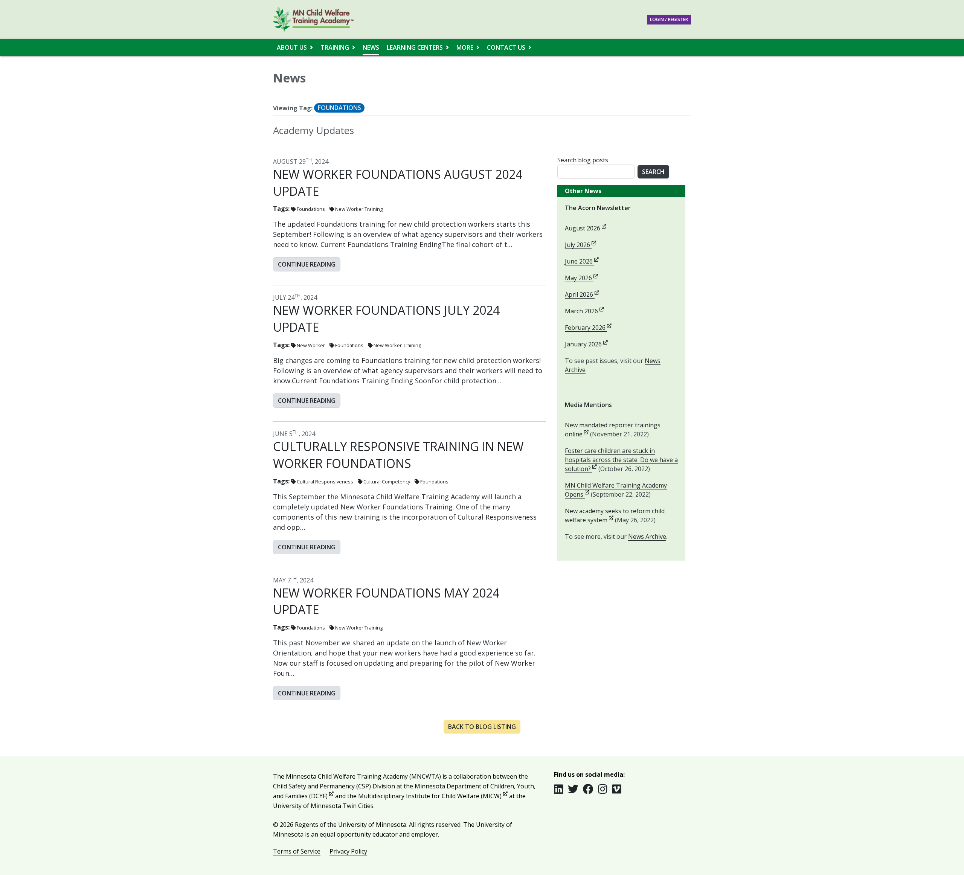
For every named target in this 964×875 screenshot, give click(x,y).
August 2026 (585, 228)
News (371, 47)
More (464, 47)
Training (334, 47)
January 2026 (586, 344)
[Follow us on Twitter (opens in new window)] (575, 789)
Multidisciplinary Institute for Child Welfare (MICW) (433, 796)
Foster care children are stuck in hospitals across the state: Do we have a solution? (621, 460)
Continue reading (307, 264)
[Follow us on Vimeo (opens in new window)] (616, 789)
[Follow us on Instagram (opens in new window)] (605, 789)
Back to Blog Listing (482, 727)
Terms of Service (296, 851)
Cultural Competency (386, 481)
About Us (292, 47)
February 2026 (588, 327)
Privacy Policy (348, 851)
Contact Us (506, 47)
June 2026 (582, 261)
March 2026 (584, 311)
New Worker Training (359, 209)
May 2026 (581, 278)
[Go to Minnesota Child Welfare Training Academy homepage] (313, 19)
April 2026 (582, 294)
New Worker (311, 345)
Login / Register (669, 19)
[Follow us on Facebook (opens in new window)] (590, 789)
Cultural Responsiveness (325, 481)
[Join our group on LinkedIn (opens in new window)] (561, 789)
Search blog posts (582, 160)
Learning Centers (415, 47)
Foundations (311, 209)
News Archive (647, 536)
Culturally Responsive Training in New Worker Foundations (398, 454)
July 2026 (580, 245)
